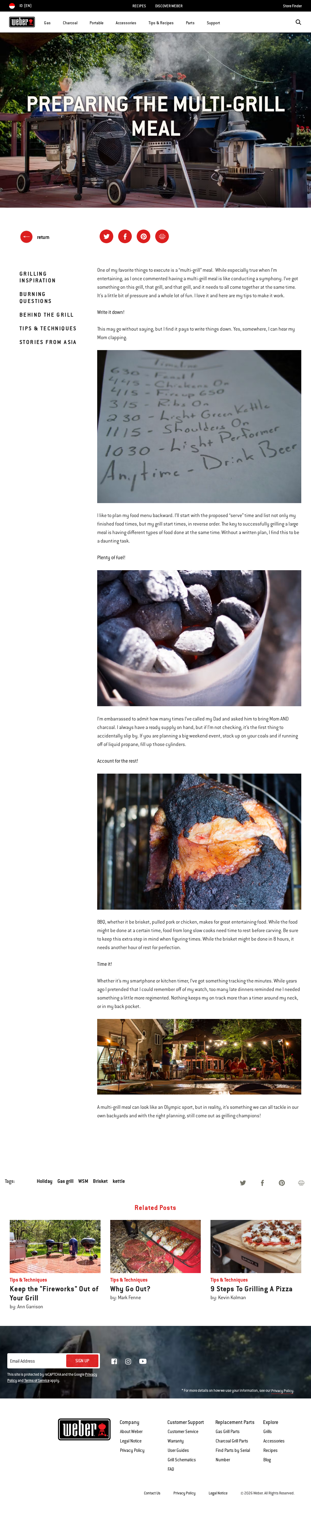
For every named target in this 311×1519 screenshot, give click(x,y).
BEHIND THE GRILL (46, 314)
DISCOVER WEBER (169, 6)
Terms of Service (37, 1380)
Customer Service (183, 1431)
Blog (267, 1460)
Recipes (270, 1450)
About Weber (131, 1431)
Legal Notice (131, 1441)
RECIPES (139, 6)
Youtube (142, 1361)
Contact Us (152, 1493)
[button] (54, 21)
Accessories (274, 1441)
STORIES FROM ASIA (48, 342)
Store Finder (292, 6)
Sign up (82, 1361)
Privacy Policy (282, 1390)
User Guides (178, 1450)
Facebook (114, 1361)
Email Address (22, 1361)
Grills (267, 1431)
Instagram (128, 1361)
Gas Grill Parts (228, 1431)
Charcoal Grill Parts (232, 1441)
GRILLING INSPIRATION (37, 277)
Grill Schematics (182, 1460)
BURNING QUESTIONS (35, 297)
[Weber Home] (22, 22)
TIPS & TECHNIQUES (48, 328)
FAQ (171, 1469)
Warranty (176, 1441)
